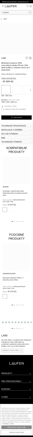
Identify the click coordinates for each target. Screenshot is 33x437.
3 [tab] (16, 221)
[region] (16, 420)
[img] (5, 209)
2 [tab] (14, 221)
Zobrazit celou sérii (10, 350)
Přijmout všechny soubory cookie (16, 427)
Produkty (6, 373)
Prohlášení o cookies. (8, 423)
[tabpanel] (16, 186)
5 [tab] (20, 221)
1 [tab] (12, 221)
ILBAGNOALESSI (9, 274)
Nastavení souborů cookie (16, 432)
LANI (4, 335)
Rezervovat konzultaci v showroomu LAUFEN (17, 1)
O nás (4, 397)
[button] (30, 12)
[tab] (16, 130)
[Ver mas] (30, 1)
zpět (5, 19)
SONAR (6, 187)
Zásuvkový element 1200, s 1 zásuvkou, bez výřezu (13, 279)
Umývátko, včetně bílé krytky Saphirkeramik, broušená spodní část (15, 193)
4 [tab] (18, 221)
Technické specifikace (13, 126)
